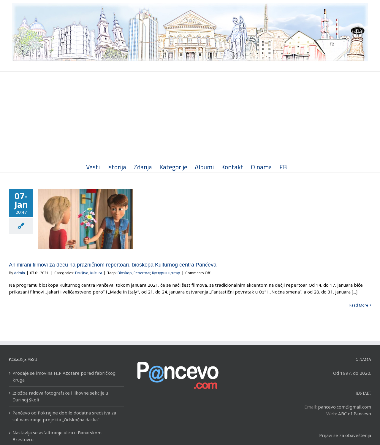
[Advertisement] (190, 116)
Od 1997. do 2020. (352, 373)
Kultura (96, 272)
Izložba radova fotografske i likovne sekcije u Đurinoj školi (60, 396)
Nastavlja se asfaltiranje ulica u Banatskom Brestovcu (57, 436)
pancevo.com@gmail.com (344, 407)
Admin (19, 272)
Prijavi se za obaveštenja (345, 435)
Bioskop (125, 272)
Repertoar (142, 272)
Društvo (81, 272)
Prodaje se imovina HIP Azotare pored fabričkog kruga (63, 376)
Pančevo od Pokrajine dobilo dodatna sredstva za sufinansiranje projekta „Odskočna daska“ (64, 416)
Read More (358, 305)
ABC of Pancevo (354, 414)
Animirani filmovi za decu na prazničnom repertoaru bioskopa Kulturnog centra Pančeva (112, 265)
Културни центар (166, 272)
